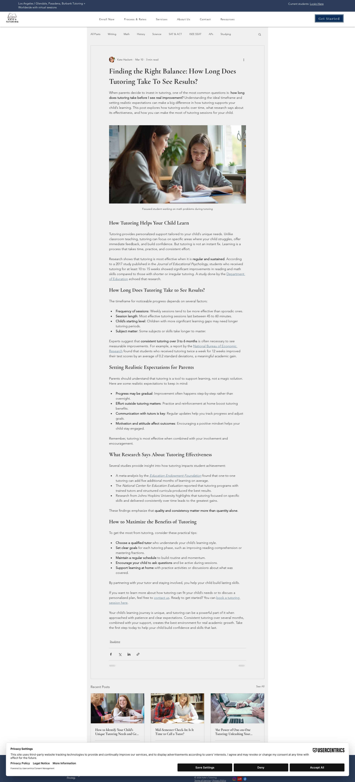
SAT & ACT (175, 34)
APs (211, 34)
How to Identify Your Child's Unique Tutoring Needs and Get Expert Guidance (116, 732)
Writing (112, 34)
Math (127, 34)
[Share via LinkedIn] (129, 654)
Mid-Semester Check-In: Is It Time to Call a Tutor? (174, 732)
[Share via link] (138, 654)
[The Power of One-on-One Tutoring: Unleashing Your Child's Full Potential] (237, 708)
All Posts (95, 34)
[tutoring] (177, 708)
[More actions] (243, 59)
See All (260, 686)
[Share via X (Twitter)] (120, 654)
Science (156, 34)
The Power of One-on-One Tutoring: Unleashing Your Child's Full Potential (233, 732)
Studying (226, 34)
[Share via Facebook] (111, 654)
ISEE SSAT (195, 34)
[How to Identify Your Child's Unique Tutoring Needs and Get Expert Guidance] (117, 708)
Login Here (317, 4)
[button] (135, 19)
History (141, 34)
